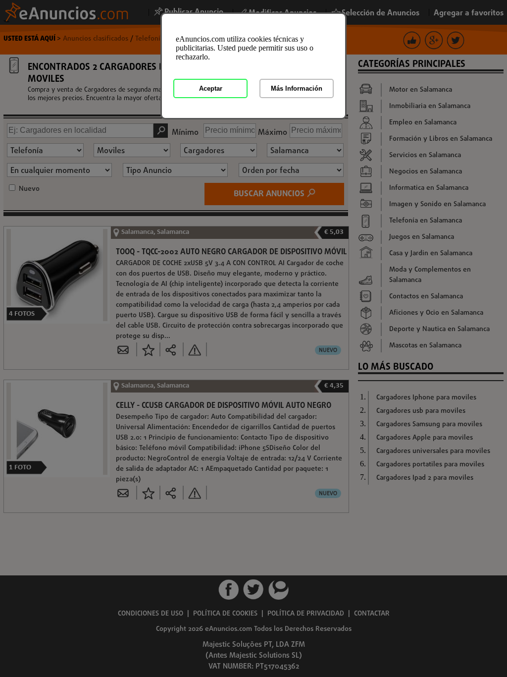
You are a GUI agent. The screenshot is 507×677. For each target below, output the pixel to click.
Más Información (296, 88)
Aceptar (210, 88)
